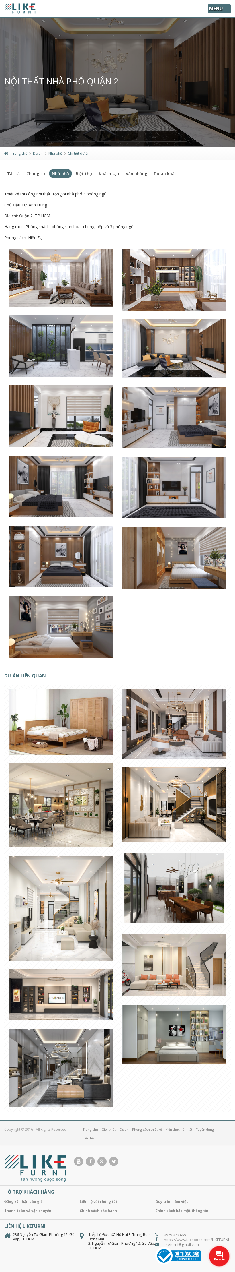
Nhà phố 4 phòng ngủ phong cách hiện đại (174, 1053)
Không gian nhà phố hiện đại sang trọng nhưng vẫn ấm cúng (175, 753)
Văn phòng (136, 173)
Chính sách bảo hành (98, 1210)
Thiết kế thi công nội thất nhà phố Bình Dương (174, 832)
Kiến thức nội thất (178, 1129)
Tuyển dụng (205, 1129)
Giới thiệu (108, 1129)
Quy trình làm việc (171, 1201)
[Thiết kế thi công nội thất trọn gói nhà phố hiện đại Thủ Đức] (54, 874)
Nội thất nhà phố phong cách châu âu (61, 745)
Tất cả (13, 173)
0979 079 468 (175, 1234)
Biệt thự (84, 173)
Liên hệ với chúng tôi (98, 1201)
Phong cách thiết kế (147, 1129)
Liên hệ (88, 1138)
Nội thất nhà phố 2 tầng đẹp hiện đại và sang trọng (175, 984)
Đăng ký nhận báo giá (23, 1201)
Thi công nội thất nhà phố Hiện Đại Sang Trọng (61, 1097)
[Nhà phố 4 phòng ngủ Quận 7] (54, 766)
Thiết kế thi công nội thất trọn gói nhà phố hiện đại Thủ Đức (62, 948)
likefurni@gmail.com (181, 1244)
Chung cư (35, 173)
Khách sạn (109, 173)
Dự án (38, 153)
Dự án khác (165, 173)
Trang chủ (19, 153)
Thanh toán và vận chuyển (27, 1210)
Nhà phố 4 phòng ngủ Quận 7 (61, 837)
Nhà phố (55, 153)
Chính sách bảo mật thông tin (181, 1210)
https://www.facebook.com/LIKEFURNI (196, 1239)
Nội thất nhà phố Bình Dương (174, 914)
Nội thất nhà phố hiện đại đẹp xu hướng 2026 (61, 1017)
